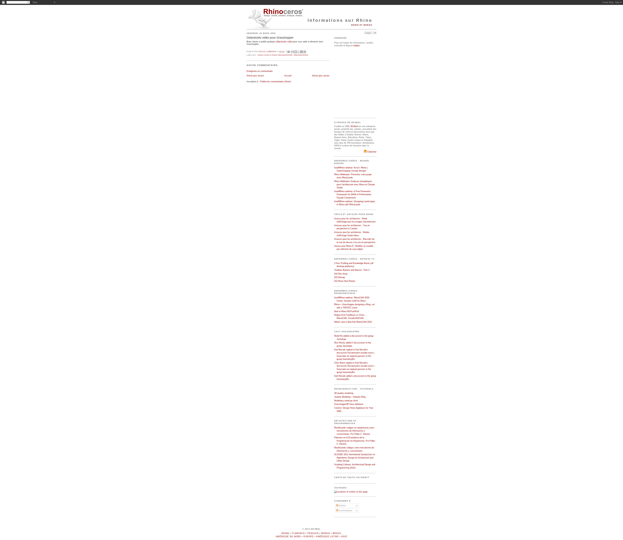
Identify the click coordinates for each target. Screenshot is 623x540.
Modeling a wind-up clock (346, 400)
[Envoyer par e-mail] (292, 51)
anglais (356, 45)
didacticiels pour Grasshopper (275, 55)
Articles (342, 505)
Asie (344, 536)
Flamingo (298, 533)
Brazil (337, 533)
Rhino (285, 533)
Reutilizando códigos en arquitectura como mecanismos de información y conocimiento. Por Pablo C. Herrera (354, 430)
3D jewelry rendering (343, 393)
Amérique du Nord (288, 536)
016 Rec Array (341, 274)
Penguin (312, 533)
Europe (309, 536)
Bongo (325, 533)
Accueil (287, 75)
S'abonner (371, 152)
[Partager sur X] (298, 51)
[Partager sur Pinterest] (304, 51)
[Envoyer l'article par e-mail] (288, 51)
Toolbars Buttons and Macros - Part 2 (351, 270)
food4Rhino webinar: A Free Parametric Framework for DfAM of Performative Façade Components (352, 194)
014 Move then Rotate (344, 281)
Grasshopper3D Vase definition (348, 404)
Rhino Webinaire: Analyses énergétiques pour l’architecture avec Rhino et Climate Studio (354, 184)
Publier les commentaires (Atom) (275, 81)
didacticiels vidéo (284, 41)
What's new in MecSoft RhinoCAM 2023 (353, 322)
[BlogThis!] (295, 51)
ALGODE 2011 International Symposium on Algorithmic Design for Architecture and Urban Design (354, 457)
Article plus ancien (320, 75)
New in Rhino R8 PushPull (346, 311)
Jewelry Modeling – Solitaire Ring (349, 397)
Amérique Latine (327, 536)
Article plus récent (255, 75)
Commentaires (345, 510)
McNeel (354, 126)
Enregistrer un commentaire (260, 71)
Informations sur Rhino (340, 20)
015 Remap (339, 277)
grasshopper (301, 55)
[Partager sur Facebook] (301, 51)
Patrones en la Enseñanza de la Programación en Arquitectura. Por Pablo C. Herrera (354, 440)
